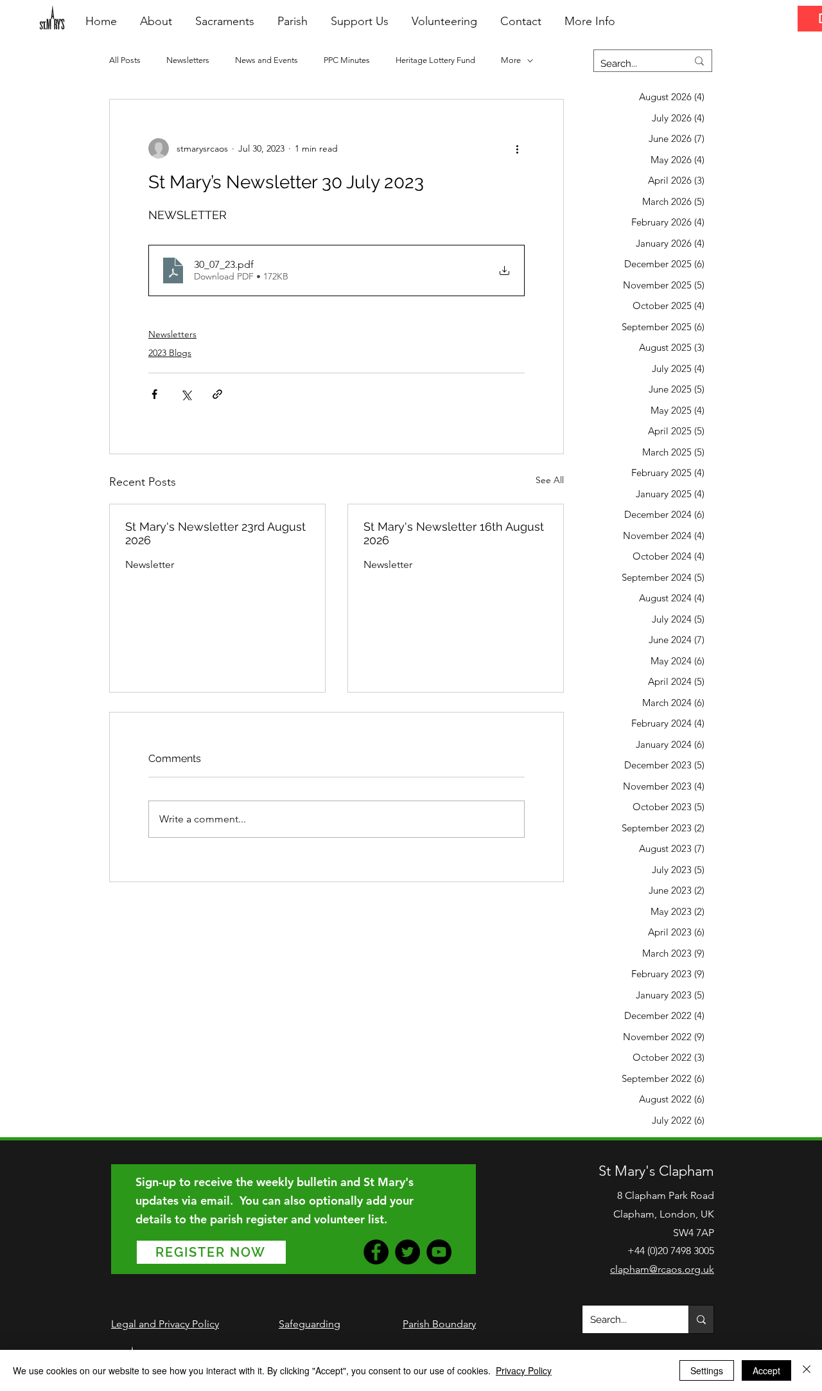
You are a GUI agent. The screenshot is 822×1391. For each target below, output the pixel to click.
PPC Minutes (347, 60)
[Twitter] (407, 1251)
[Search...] (700, 1319)
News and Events (266, 60)
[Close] (806, 1370)
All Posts (125, 60)
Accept (766, 1370)
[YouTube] (438, 1251)
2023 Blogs (169, 353)
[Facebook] (376, 1251)
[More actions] (517, 148)
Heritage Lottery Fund (435, 60)
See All (550, 480)
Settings (706, 1370)
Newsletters (187, 60)
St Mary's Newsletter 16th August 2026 (453, 533)
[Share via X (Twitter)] (186, 394)
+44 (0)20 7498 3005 (670, 1251)
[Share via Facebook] (154, 394)
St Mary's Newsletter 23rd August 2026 (215, 533)
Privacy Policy (524, 1370)
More (511, 60)
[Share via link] (217, 394)
